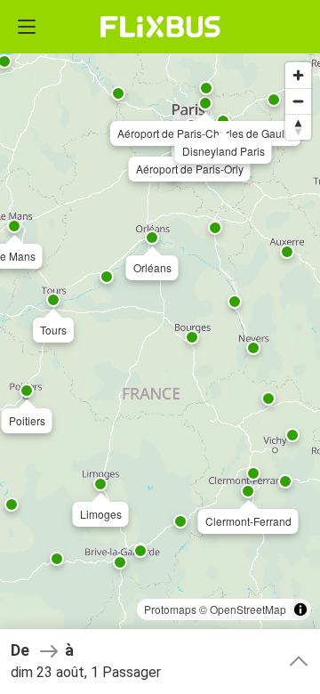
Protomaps (170, 609)
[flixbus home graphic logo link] (160, 27)
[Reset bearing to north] (298, 127)
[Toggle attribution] (300, 609)
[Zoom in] (298, 75)
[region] (160, 347)
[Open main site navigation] (27, 27)
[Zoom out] (298, 101)
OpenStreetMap (248, 609)
